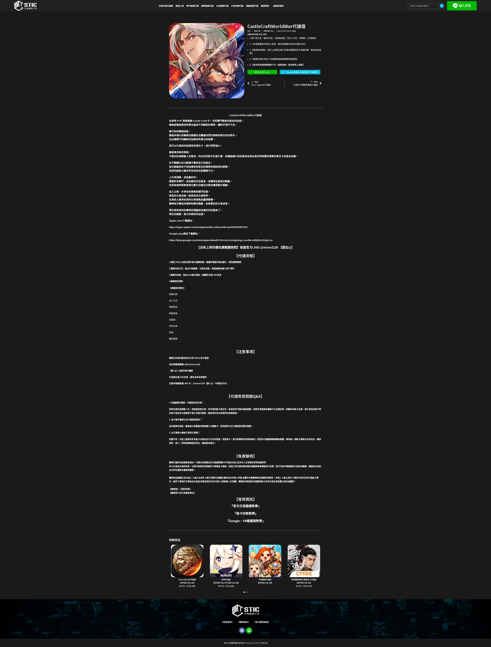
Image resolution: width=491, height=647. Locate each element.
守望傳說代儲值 (265, 579)
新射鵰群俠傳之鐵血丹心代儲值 (303, 579)
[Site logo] (25, 5)
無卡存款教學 (245, 513)
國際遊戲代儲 (268, 31)
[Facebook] (242, 630)
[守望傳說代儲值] (265, 561)
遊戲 (265, 34)
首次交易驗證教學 (245, 506)
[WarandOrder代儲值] (187, 561)
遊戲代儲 (257, 31)
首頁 (249, 31)
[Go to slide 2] (246, 592)
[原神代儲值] (226, 561)
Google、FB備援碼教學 (245, 521)
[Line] (249, 630)
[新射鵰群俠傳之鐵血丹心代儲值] (304, 561)
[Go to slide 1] (244, 592)
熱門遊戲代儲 (229, 583)
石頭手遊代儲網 (185, 371)
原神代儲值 (226, 579)
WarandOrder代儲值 (187, 579)
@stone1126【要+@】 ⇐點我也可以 (210, 383)
